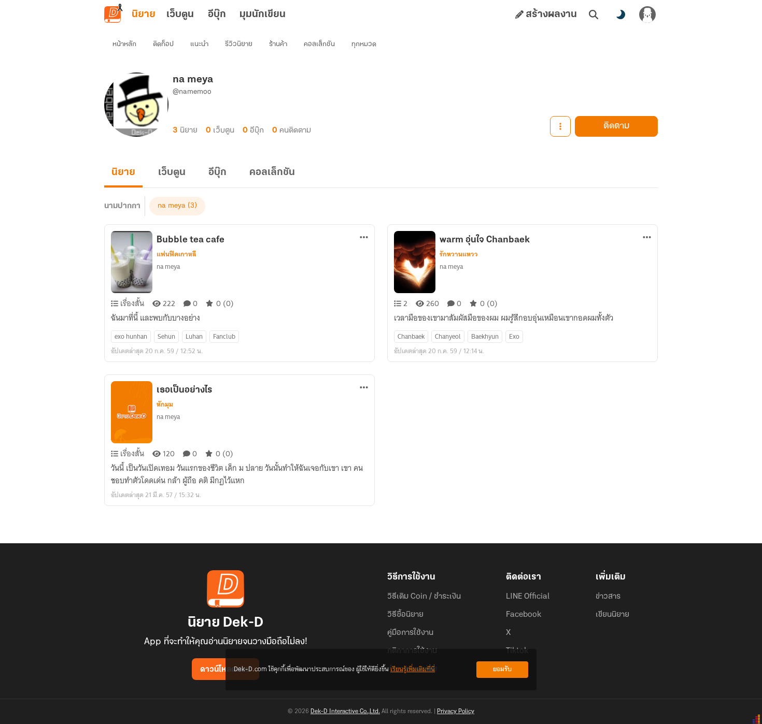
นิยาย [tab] (144, 14)
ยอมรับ (502, 669)
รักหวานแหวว (459, 254)
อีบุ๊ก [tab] (217, 14)
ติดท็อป (163, 44)
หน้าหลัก (124, 44)
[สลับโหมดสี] (620, 14)
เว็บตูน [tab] (180, 14)
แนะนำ (199, 44)
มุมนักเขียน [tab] (262, 14)
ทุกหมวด (363, 44)
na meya (172, 206)
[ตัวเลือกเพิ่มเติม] (560, 126)
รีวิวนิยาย (238, 44)
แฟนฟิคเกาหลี (176, 254)
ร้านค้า (278, 44)
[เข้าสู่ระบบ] (647, 14)
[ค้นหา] (593, 14)
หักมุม (165, 404)
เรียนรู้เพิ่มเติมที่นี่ (412, 669)
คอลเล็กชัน (319, 44)
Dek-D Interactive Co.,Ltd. (345, 711)
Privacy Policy (455, 711)
